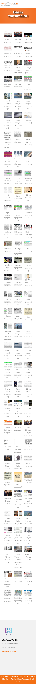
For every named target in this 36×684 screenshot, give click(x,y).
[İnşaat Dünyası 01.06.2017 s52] (8, 96)
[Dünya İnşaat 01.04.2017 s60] (18, 345)
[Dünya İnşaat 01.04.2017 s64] (28, 364)
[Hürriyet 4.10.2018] (8, 34)
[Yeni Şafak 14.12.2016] (28, 475)
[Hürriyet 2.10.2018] (28, 48)
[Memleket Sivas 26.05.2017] (8, 136)
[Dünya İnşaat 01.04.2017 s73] (28, 403)
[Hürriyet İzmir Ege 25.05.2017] (28, 227)
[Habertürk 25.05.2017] (18, 227)
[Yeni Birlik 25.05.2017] (18, 277)
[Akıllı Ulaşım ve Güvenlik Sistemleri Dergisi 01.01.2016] (18, 549)
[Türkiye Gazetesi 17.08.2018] (28, 62)
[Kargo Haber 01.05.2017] (28, 326)
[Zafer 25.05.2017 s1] (18, 294)
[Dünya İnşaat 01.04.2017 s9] (8, 345)
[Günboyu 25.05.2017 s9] (8, 227)
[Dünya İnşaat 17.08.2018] (18, 62)
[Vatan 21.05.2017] (18, 311)
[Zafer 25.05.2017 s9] (28, 294)
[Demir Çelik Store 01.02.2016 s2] (8, 530)
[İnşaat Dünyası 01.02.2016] (28, 513)
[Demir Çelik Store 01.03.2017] (8, 422)
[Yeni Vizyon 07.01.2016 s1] (28, 530)
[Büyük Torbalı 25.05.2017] (8, 190)
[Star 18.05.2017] (28, 311)
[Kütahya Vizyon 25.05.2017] (18, 243)
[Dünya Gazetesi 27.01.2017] (18, 441)
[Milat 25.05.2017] (28, 243)
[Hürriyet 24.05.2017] (8, 311)
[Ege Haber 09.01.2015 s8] (28, 593)
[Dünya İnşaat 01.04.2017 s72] (18, 403)
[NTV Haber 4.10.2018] (18, 48)
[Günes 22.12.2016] (18, 477)
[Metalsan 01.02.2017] (18, 422)
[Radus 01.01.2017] (28, 458)
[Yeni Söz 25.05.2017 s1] (28, 277)
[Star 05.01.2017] (28, 441)
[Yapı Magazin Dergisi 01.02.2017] (28, 422)
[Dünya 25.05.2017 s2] (28, 190)
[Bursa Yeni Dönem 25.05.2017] (28, 173)
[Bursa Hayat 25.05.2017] (18, 173)
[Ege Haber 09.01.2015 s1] (18, 593)
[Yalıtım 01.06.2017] (28, 115)
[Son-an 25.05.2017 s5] (28, 260)
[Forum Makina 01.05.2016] (18, 513)
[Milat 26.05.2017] (18, 134)
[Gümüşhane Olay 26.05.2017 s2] (18, 154)
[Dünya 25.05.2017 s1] (18, 190)
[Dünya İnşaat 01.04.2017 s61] (28, 345)
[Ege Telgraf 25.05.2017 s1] (8, 207)
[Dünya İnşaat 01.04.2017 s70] (28, 384)
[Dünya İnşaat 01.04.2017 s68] (18, 384)
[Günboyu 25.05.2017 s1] (28, 207)
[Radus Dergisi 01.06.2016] (8, 513)
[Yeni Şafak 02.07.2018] (8, 79)
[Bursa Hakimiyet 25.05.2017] (8, 173)
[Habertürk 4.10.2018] (8, 48)
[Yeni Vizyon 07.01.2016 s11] (8, 549)
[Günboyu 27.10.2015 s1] (28, 574)
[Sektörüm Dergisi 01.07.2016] (8, 493)
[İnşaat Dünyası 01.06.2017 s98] (8, 115)
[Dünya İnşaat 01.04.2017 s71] (8, 403)
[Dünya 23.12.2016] (8, 476)
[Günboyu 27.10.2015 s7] (8, 593)
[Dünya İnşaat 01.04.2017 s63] (18, 364)
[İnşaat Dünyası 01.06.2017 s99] (18, 115)
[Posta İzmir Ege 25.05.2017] (8, 260)
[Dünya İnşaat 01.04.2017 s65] (8, 384)
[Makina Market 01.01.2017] (8, 458)
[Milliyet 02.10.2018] (8, 62)
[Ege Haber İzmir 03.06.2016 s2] (28, 493)
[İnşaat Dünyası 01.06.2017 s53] (18, 96)
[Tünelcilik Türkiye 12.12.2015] (28, 549)
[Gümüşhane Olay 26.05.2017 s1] (8, 154)
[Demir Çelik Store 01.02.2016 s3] (18, 530)
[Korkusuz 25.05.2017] (8, 243)
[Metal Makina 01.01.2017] (18, 458)
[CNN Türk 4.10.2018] (28, 34)
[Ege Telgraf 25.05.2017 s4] (18, 207)
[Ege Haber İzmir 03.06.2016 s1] (18, 493)
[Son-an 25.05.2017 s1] (18, 260)
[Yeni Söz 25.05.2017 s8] (8, 294)
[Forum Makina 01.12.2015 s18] (8, 574)
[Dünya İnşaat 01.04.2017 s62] (8, 364)
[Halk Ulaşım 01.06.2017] (28, 79)
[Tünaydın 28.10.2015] (18, 574)
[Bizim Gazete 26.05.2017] (28, 134)
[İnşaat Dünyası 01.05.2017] (18, 326)
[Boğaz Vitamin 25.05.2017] (28, 154)
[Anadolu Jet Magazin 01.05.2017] (8, 326)
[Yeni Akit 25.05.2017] (8, 277)
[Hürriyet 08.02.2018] (18, 79)
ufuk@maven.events (9, 651)
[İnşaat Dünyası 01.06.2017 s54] (28, 96)
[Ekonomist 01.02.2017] (8, 441)
